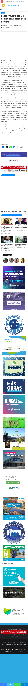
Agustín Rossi (14, 160)
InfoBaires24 (5, 25)
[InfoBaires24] (14, 5)
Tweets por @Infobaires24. (8, 563)
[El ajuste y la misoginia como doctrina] (21, 239)
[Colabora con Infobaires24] (14, 154)
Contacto (14, 651)
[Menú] (0, 9)
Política (3, 13)
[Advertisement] (14, 671)
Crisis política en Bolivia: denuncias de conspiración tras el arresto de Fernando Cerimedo (6, 228)
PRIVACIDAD (8, 651)
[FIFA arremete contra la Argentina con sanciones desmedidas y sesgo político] (7, 239)
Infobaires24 (20, 651)
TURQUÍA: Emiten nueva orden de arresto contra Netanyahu (21, 227)
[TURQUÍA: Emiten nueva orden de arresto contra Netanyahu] (21, 221)
